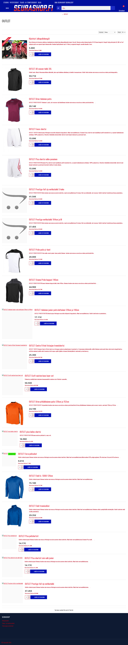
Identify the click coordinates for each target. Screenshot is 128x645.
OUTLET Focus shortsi (37, 129)
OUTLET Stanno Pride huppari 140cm (43, 279)
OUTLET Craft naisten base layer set (39, 375)
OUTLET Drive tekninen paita (40, 98)
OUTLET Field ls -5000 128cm (41, 475)
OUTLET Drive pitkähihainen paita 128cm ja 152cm (49, 401)
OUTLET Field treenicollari (39, 505)
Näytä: (119, 32)
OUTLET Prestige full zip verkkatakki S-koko (46, 189)
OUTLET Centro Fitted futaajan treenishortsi (46, 345)
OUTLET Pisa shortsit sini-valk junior (39, 558)
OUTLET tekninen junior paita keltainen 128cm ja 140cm (56, 309)
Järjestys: (101, 32)
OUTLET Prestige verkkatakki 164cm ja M (45, 219)
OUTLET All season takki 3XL (40, 68)
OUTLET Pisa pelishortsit (28, 536)
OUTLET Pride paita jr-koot (39, 249)
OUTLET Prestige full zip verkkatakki (39, 583)
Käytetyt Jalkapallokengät (39, 38)
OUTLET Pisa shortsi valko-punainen (43, 159)
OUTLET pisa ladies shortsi (30, 431)
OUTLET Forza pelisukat (27, 453)
